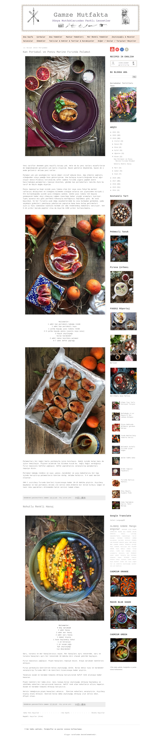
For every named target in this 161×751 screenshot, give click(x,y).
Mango (132, 526)
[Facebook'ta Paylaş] (82, 498)
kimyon (112, 559)
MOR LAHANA (114, 544)
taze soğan (132, 561)
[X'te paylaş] (80, 498)
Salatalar (28, 41)
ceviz (134, 551)
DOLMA (134, 531)
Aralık (117, 141)
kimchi (134, 557)
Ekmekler (41, 41)
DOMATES (112, 533)
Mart (116, 168)
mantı (134, 559)
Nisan (117, 156)
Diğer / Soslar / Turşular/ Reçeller (117, 41)
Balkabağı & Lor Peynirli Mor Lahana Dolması (127, 415)
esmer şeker (114, 555)
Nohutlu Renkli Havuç (38, 506)
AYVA (129, 529)
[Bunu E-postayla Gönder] (76, 498)
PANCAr (121, 544)
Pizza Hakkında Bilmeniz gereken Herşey (128, 426)
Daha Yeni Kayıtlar (31, 713)
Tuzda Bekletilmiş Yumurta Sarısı (128, 436)
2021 (114, 132)
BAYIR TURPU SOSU (128, 458)
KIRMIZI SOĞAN (130, 538)
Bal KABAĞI (127, 531)
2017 (114, 181)
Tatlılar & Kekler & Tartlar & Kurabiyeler (71, 41)
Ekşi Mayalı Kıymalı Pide (126, 492)
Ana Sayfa (28, 37)
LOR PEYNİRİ (114, 542)
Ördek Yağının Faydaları (126, 470)
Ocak (116, 174)
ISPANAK (119, 538)
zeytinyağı (127, 564)
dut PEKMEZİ (131, 553)
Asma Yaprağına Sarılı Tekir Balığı (127, 504)
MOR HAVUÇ (132, 542)
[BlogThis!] (78, 498)
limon (129, 559)
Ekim (116, 147)
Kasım (117, 144)
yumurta (119, 564)
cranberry (113, 553)
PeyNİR (134, 546)
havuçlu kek (125, 555)
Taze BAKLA (120, 548)
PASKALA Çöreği (130, 544)
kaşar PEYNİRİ (123, 557)
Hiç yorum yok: (66, 498)
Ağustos (117, 153)
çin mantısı (117, 566)
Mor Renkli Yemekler (97, 37)
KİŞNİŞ (134, 540)
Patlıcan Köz (125, 546)
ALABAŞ (114, 526)
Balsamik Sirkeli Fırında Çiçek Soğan (128, 448)
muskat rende (119, 561)
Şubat (117, 171)
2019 (114, 138)
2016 (114, 184)
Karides (121, 540)
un (114, 564)
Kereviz (127, 540)
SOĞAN (112, 548)
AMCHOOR (124, 529)
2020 (114, 135)
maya (111, 561)
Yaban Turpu (131, 548)
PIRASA (117, 546)
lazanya (123, 559)
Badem (120, 531)
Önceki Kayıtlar (98, 713)
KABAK (123, 526)
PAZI (111, 546)
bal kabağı (126, 551)
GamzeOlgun (126, 536)
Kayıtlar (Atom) (36, 716)
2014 (114, 190)
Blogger (67, 734)
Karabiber (113, 540)
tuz (111, 564)
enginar (115, 529)
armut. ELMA (115, 551)
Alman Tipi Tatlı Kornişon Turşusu (128, 403)
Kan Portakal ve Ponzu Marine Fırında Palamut (56, 52)
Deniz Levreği (128, 533)
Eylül (117, 150)
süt (126, 561)
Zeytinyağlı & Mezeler (123, 37)
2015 (114, 187)
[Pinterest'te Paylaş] (84, 498)
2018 (114, 178)
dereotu (121, 553)
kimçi (118, 559)
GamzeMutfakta (115, 536)
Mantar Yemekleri (75, 37)
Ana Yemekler (55, 37)
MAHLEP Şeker (124, 542)
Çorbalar (41, 37)
